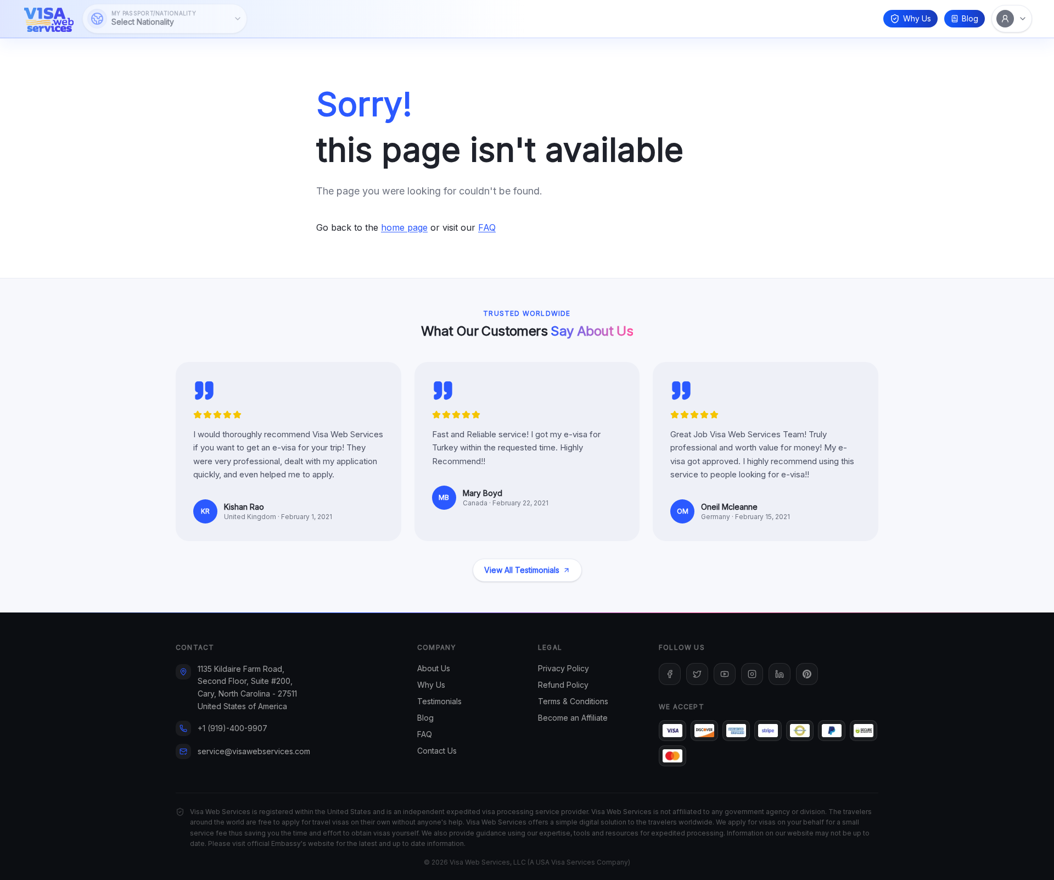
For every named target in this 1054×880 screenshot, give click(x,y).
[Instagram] (752, 674)
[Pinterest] (807, 674)
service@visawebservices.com (254, 751)
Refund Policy (563, 684)
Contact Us (437, 750)
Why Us (917, 18)
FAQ (487, 227)
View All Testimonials (521, 570)
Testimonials (439, 701)
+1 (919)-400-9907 (232, 728)
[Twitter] (697, 674)
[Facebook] (670, 674)
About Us (433, 668)
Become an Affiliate (573, 717)
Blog (970, 18)
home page (404, 227)
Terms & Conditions (573, 701)
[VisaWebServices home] (49, 18)
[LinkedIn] (779, 674)
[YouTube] (725, 674)
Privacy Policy (563, 668)
